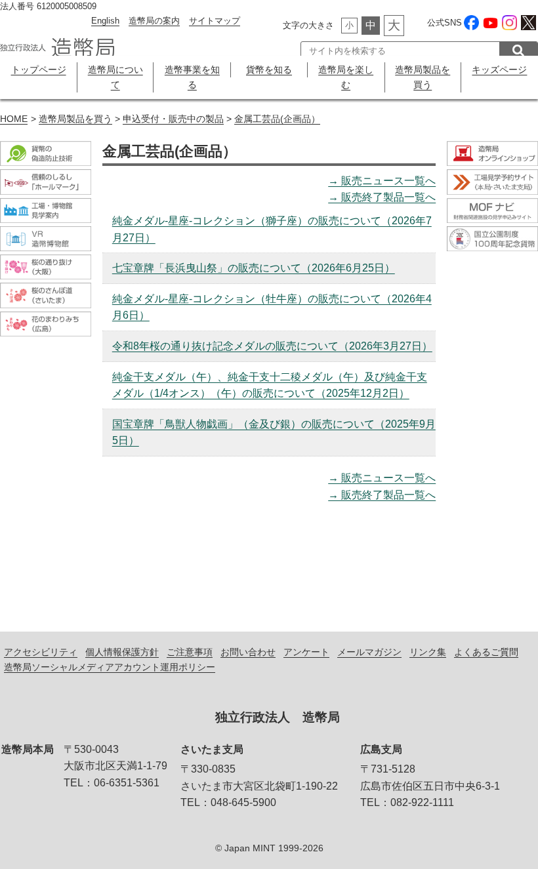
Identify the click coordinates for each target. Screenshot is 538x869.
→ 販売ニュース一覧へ (382, 180)
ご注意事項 (190, 652)
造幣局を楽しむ (345, 77)
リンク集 (427, 652)
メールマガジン (369, 652)
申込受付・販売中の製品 (173, 119)
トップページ (38, 69)
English (105, 21)
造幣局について (115, 77)
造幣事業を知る (192, 77)
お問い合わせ (248, 652)
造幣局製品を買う (422, 77)
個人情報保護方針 (122, 652)
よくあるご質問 (486, 652)
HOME (14, 119)
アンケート (306, 652)
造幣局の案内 (154, 21)
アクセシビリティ (40, 652)
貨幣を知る (269, 69)
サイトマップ (214, 21)
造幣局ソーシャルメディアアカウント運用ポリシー (109, 667)
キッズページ (499, 69)
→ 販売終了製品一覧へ (382, 197)
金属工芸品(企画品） (277, 119)
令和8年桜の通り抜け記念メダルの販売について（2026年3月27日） (272, 346)
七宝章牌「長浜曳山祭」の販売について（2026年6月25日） (253, 267)
